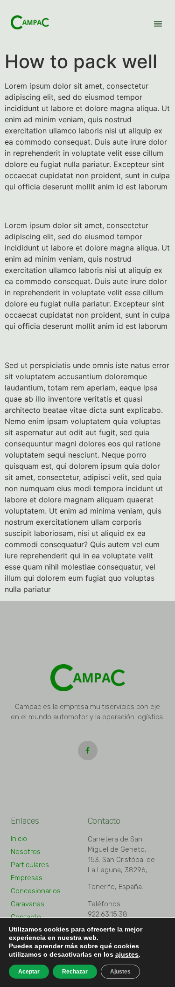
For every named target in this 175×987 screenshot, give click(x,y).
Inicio (19, 838)
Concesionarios (36, 891)
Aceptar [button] (29, 971)
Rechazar (75, 971)
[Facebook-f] (88, 750)
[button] (158, 23)
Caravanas (27, 904)
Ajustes (120, 971)
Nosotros (26, 852)
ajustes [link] (127, 954)
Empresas (26, 878)
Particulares (30, 865)
